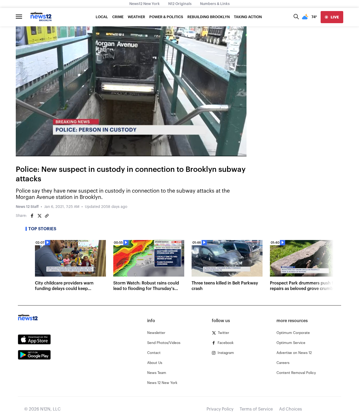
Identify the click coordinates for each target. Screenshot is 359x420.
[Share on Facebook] (32, 216)
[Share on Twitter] (39, 216)
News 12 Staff (27, 207)
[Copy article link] (47, 216)
